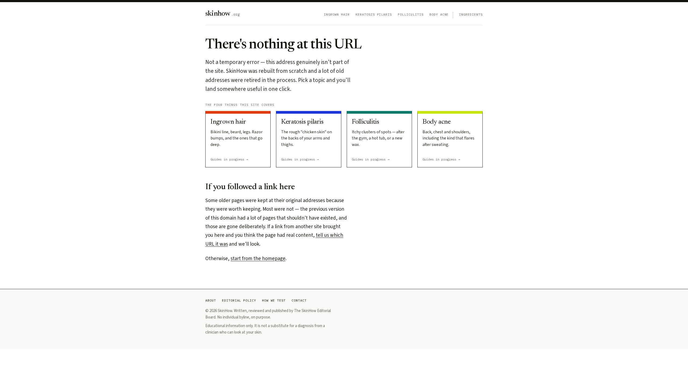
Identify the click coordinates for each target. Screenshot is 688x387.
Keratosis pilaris (374, 14)
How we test (274, 300)
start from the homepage (258, 258)
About (210, 300)
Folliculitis (411, 14)
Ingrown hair (337, 14)
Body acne (439, 14)
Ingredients (471, 14)
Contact (299, 300)
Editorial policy (239, 300)
